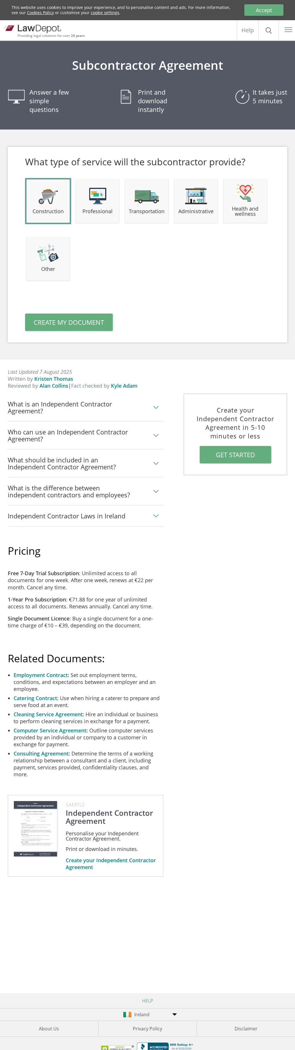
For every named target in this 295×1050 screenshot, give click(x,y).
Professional (97, 211)
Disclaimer (246, 1028)
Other (48, 268)
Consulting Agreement (41, 753)
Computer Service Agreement (50, 730)
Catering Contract (35, 698)
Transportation (146, 211)
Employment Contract (41, 675)
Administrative (195, 211)
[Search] (268, 30)
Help (247, 30)
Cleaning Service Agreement (48, 714)
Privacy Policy (147, 1028)
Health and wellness (245, 211)
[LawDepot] (34, 28)
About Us (49, 1028)
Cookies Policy (40, 12)
